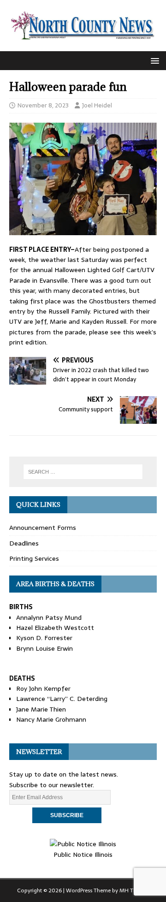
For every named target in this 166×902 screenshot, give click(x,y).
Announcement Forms (42, 527)
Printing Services (34, 558)
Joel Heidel (97, 105)
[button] (153, 60)
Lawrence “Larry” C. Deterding (61, 699)
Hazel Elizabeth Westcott (55, 628)
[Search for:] (83, 472)
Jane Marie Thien (41, 709)
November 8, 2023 (43, 105)
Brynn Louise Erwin (44, 648)
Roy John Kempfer (43, 688)
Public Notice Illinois (83, 854)
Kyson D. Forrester (44, 638)
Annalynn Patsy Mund (49, 617)
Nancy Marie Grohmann (51, 719)
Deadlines (24, 543)
